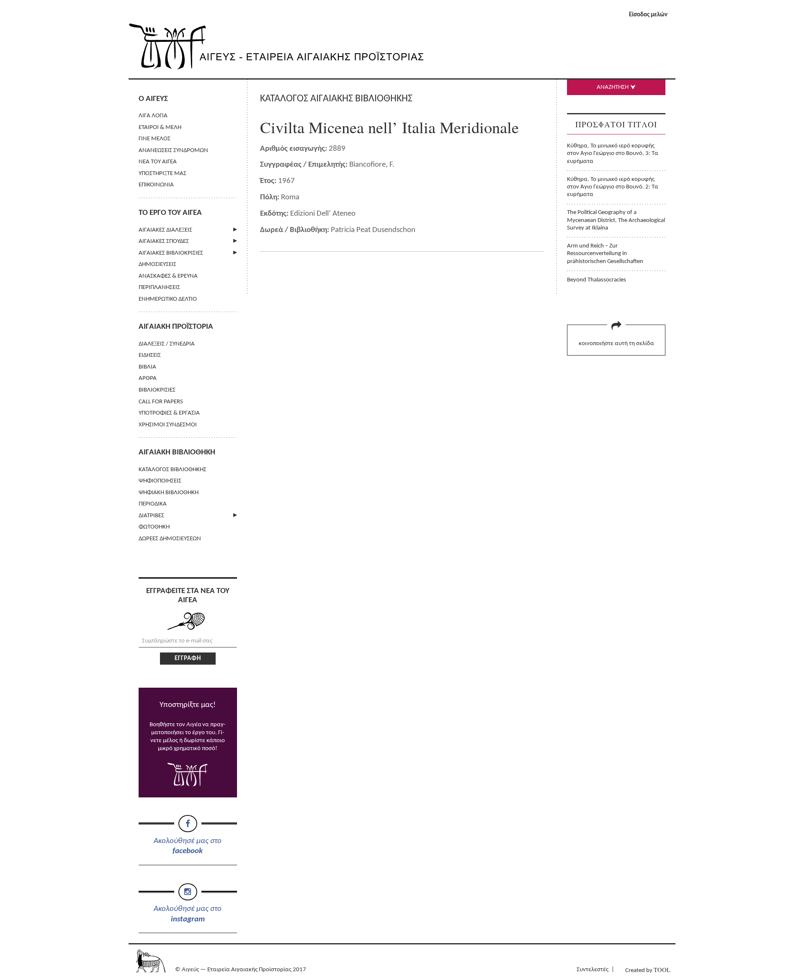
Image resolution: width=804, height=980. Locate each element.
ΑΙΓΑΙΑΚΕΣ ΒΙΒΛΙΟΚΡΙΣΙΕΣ (171, 253)
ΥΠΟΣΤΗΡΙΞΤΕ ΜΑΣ (162, 173)
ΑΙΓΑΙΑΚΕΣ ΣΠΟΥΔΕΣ (164, 241)
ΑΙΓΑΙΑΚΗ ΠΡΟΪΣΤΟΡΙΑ (176, 327)
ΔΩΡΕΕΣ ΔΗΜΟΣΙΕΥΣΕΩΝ (170, 539)
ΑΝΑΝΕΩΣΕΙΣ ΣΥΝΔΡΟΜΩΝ (173, 150)
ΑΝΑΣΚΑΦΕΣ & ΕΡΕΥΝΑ (168, 276)
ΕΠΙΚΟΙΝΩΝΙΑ (156, 185)
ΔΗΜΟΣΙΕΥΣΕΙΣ (157, 264)
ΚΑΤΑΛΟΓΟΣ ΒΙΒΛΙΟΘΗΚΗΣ (172, 470)
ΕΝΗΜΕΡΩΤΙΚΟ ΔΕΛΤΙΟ (168, 299)
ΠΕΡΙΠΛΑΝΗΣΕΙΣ (159, 287)
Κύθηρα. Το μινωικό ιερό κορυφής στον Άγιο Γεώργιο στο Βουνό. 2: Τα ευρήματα (612, 187)
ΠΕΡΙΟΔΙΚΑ (153, 504)
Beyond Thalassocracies (596, 280)
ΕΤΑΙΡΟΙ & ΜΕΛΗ (160, 127)
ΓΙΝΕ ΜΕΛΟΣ (154, 139)
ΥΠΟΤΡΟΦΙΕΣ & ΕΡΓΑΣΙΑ (169, 413)
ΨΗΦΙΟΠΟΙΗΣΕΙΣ (160, 481)
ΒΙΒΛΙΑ (147, 367)
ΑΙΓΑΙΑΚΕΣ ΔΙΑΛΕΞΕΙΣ (165, 230)
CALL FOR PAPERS (161, 402)
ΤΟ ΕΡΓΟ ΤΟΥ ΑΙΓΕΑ (170, 213)
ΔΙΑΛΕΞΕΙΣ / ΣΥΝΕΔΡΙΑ (167, 344)
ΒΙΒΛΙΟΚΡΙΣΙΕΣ (157, 390)
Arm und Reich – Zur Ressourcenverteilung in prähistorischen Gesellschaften (605, 254)
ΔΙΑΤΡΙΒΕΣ (151, 516)
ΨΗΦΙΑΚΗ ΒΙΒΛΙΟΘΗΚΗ (168, 493)
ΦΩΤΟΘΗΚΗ (154, 527)
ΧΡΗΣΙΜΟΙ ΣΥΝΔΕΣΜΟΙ (168, 425)
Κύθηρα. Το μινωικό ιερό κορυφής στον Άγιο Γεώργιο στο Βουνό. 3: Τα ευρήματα (612, 154)
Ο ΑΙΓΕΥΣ (153, 99)
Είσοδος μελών (648, 15)
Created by (647, 970)
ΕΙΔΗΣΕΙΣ (150, 355)
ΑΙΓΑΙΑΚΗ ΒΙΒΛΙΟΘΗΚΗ (177, 452)
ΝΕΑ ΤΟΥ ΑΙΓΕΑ (158, 162)
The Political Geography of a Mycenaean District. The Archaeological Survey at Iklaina (616, 220)
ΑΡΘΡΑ (148, 378)
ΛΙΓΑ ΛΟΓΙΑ (153, 116)
